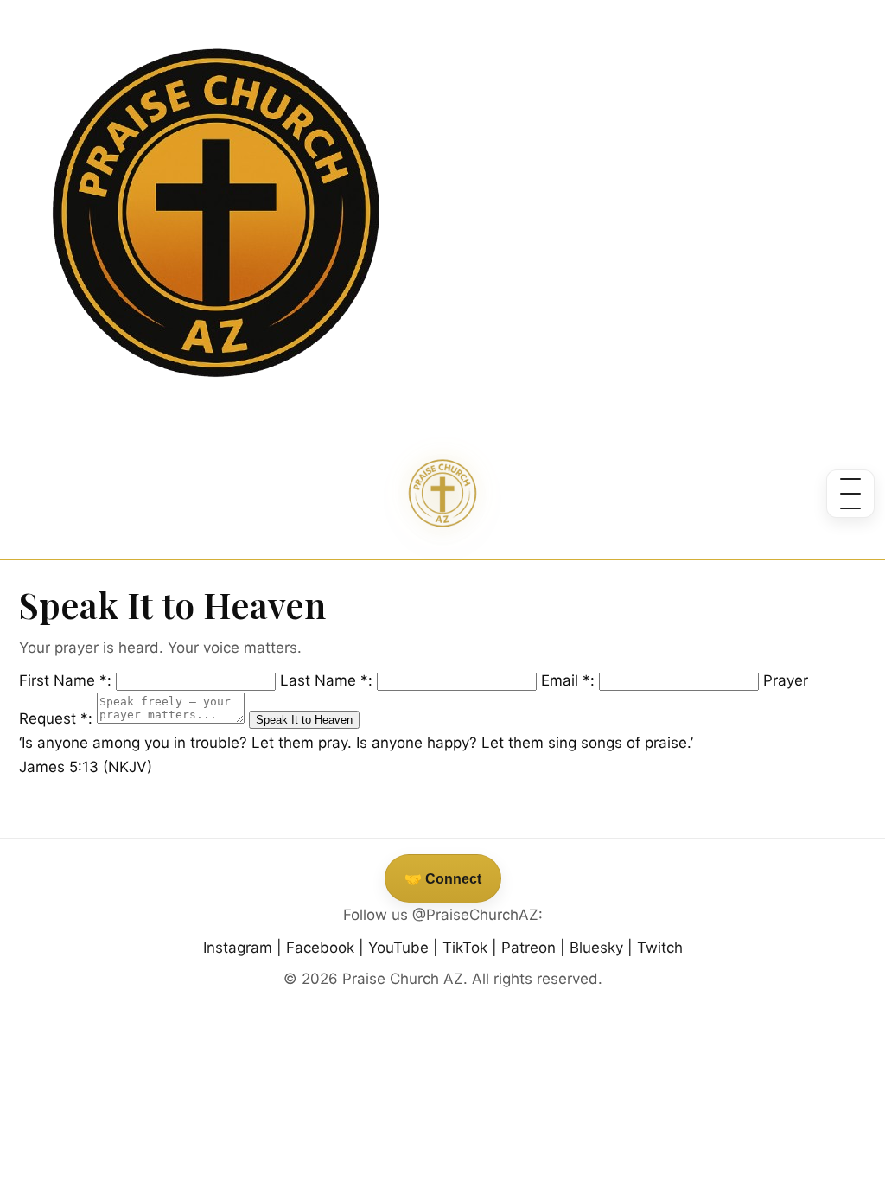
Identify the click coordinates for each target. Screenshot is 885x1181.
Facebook (320, 947)
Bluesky (596, 947)
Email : (570, 680)
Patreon (528, 947)
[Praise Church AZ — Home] (442, 494)
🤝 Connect (442, 878)
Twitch (660, 947)
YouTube (398, 947)
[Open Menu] (850, 493)
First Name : (67, 680)
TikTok (464, 947)
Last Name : (328, 680)
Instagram (237, 947)
